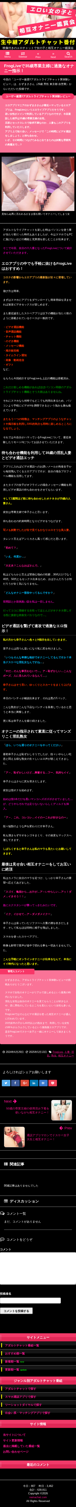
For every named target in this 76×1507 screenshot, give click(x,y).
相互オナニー (66, 1055)
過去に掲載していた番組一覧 (21, 1446)
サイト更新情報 (13, 1440)
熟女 (54, 1055)
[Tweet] (6, 1083)
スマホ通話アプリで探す (20, 1396)
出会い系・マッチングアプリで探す (27, 1412)
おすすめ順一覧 (15, 1353)
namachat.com (38, 1497)
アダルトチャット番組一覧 (22, 1345)
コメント (5, 1249)
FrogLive (58, 1051)
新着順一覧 (14, 1361)
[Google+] (24, 1083)
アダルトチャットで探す (20, 1388)
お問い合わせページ (16, 1451)
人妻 (67, 1051)
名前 (38, 1294)
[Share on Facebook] (15, 1083)
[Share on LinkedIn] (34, 1083)
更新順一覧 (16, 1369)
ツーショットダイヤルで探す (23, 1404)
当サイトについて (14, 1434)
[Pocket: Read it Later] (52, 1083)
